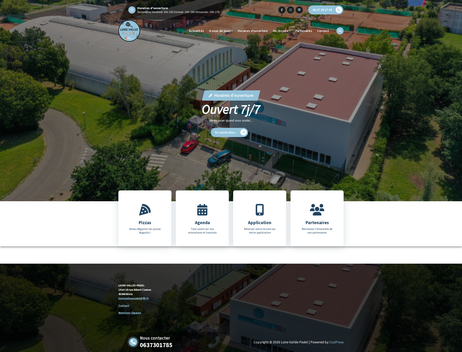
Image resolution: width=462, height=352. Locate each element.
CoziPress (336, 342)
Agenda (202, 222)
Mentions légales (129, 312)
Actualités (196, 31)
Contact (323, 31)
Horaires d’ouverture (253, 31)
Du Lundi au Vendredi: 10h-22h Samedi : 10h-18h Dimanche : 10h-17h (178, 12)
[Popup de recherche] (340, 30)
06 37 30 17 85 (322, 10)
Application (259, 222)
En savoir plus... (226, 132)
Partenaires (303, 31)
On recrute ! (281, 31)
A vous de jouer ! (221, 31)
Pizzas (145, 222)
